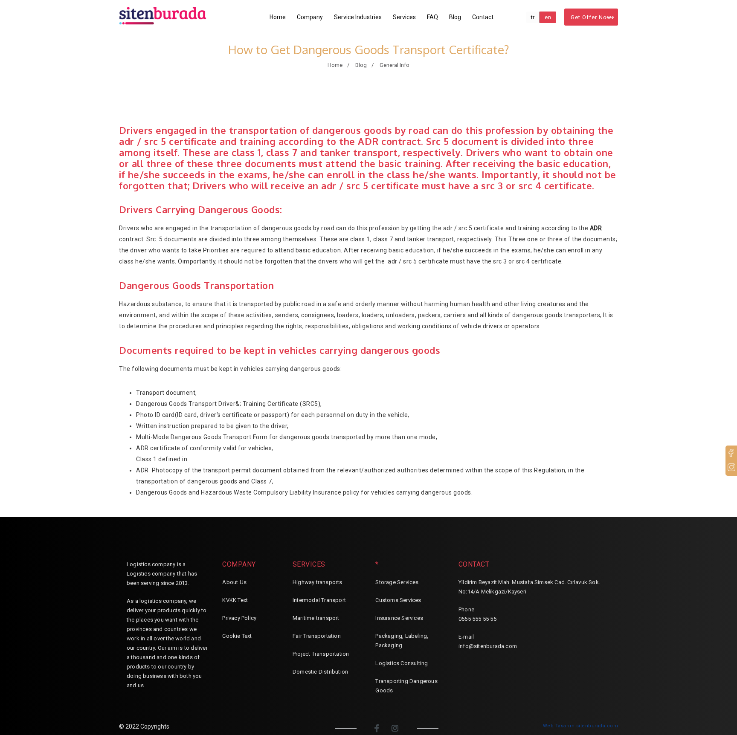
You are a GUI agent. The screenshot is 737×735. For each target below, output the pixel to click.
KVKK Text (235, 600)
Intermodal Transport (319, 600)
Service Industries (358, 17)
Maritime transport (316, 618)
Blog (455, 17)
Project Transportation (321, 654)
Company (310, 17)
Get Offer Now (591, 17)
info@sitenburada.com (487, 646)
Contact (482, 17)
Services (404, 17)
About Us (234, 582)
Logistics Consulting (401, 663)
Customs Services (398, 600)
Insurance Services (399, 618)
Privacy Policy (239, 618)
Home (278, 17)
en (548, 17)
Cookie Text (237, 636)
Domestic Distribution (320, 671)
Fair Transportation (317, 636)
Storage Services (396, 582)
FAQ (432, 17)
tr (533, 17)
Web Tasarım (559, 726)
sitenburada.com (597, 726)
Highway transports (317, 582)
